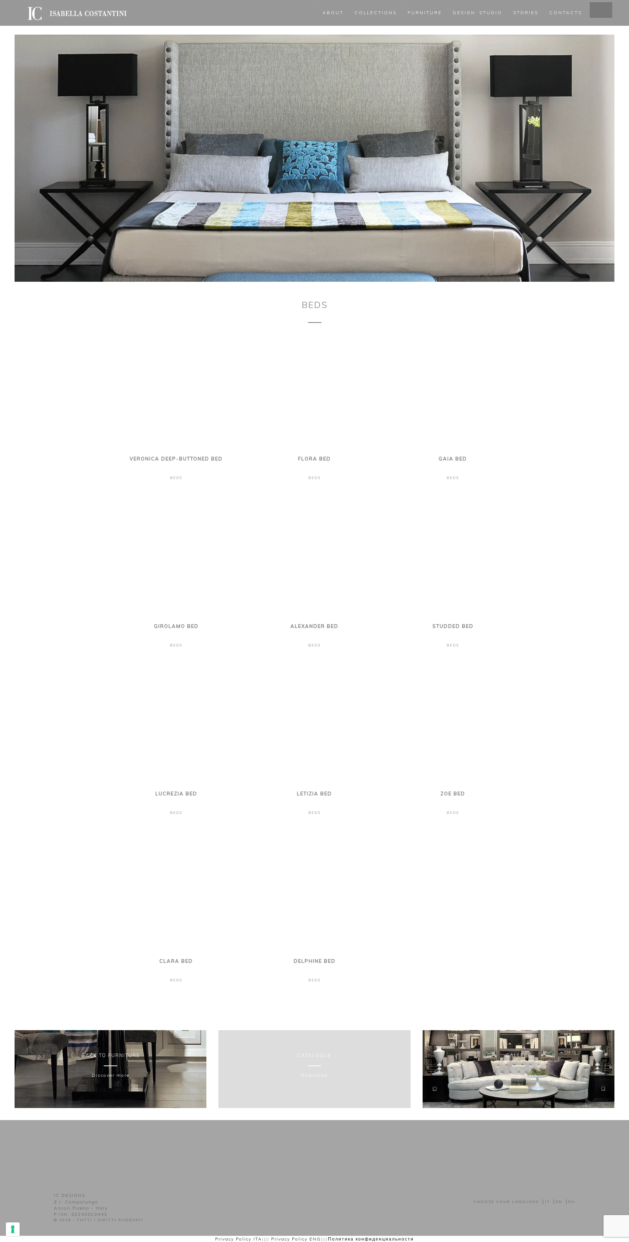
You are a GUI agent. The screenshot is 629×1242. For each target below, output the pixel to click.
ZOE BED (452, 793)
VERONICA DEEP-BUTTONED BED (176, 459)
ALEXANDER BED (314, 626)
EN (559, 1201)
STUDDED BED (453, 626)
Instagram (314, 1149)
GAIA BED (453, 459)
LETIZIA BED (314, 793)
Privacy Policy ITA (238, 1239)
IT (547, 1201)
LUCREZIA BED (176, 793)
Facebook (304, 1149)
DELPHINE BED (315, 961)
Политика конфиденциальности (371, 1239)
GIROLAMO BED (176, 626)
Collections (376, 12)
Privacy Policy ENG (296, 1239)
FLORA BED (314, 459)
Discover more (111, 1075)
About (333, 12)
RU (571, 1201)
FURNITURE (425, 12)
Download (314, 1075)
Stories (525, 12)
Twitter (325, 1149)
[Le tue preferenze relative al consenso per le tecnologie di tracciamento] (13, 1229)
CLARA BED (176, 961)
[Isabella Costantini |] (76, 9)
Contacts (565, 12)
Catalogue (314, 1055)
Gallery (518, 1055)
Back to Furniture (111, 1055)
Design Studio (477, 12)
